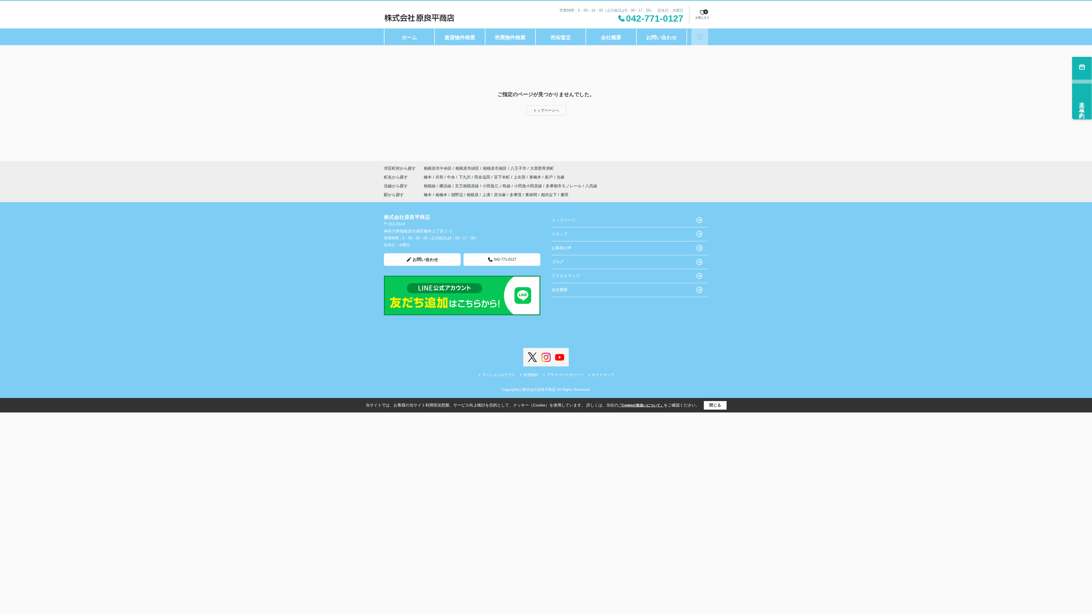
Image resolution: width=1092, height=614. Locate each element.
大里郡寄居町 (542, 168)
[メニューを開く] (699, 36)
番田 (564, 194)
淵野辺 (457, 194)
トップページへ (546, 110)
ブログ (558, 262)
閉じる (715, 405)
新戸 (549, 177)
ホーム (409, 37)
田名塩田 (482, 177)
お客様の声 (562, 248)
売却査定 (561, 37)
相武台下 (549, 194)
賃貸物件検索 (459, 37)
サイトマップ (603, 375)
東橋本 (535, 177)
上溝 (486, 194)
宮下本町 (502, 177)
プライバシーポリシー (565, 375)
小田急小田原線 (528, 186)
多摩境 (516, 194)
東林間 (531, 194)
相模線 (430, 186)
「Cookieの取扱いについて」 (641, 405)
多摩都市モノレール (564, 186)
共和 (439, 177)
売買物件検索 (510, 37)
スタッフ (560, 234)
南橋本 (441, 194)
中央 (451, 177)
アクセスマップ (566, 275)
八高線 (591, 186)
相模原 (473, 194)
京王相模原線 (467, 186)
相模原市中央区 (438, 168)
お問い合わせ (661, 37)
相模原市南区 (495, 168)
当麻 (560, 177)
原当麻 (500, 194)
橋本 (428, 177)
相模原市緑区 (467, 168)
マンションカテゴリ (498, 375)
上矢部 (520, 177)
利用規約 (531, 375)
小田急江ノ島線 (497, 186)
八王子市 (518, 168)
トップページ (564, 220)
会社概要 (611, 37)
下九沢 (465, 177)
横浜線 (445, 186)
